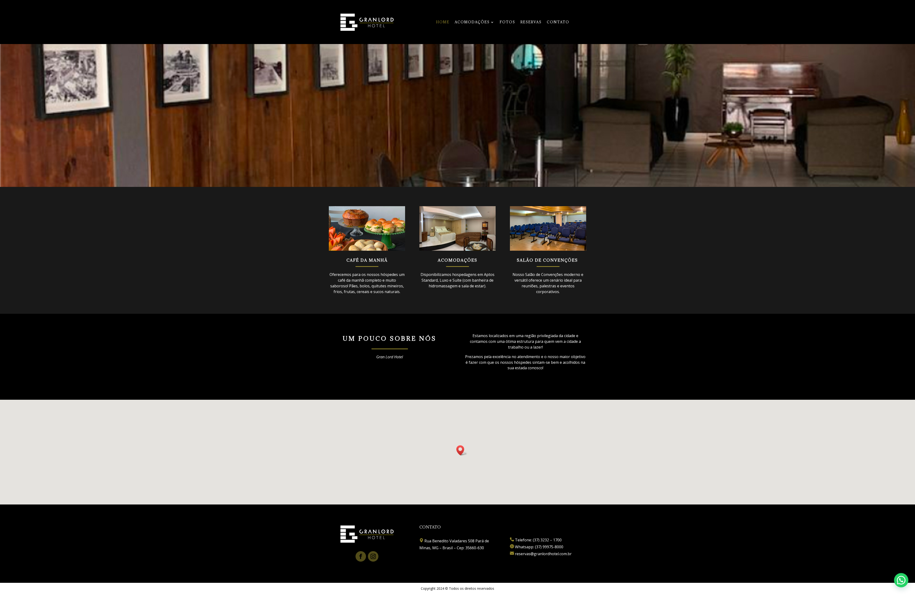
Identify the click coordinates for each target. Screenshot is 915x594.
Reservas (531, 22)
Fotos (507, 22)
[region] (457, 115)
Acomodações (472, 22)
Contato (558, 22)
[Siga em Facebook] (361, 556)
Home (442, 22)
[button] (461, 450)
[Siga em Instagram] (373, 556)
